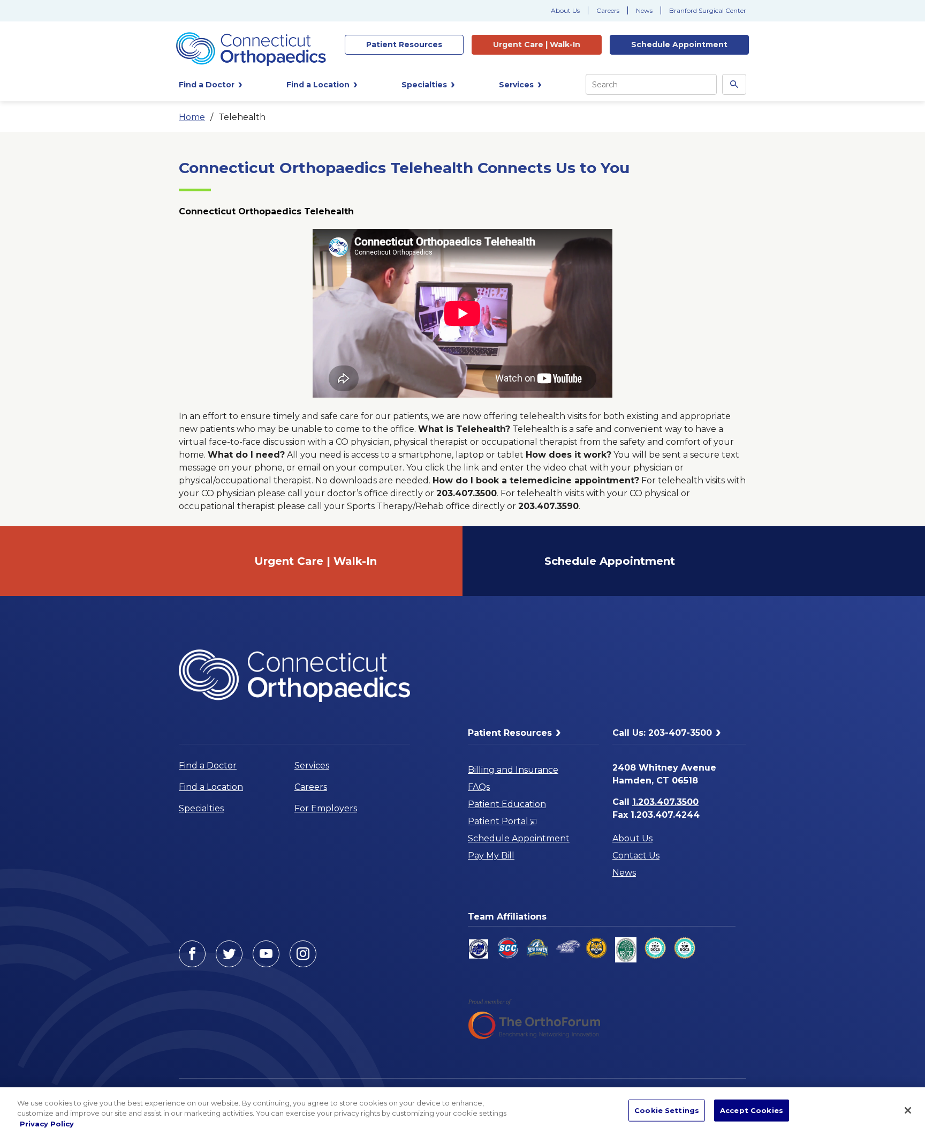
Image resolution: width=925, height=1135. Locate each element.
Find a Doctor (208, 765)
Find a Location (211, 787)
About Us (565, 10)
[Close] (908, 1110)
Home (192, 117)
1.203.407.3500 (665, 802)
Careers (607, 10)
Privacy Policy (47, 1123)
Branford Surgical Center (707, 10)
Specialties (201, 808)
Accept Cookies (751, 1110)
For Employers (325, 808)
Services (311, 765)
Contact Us (635, 855)
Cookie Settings (666, 1110)
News (644, 10)
